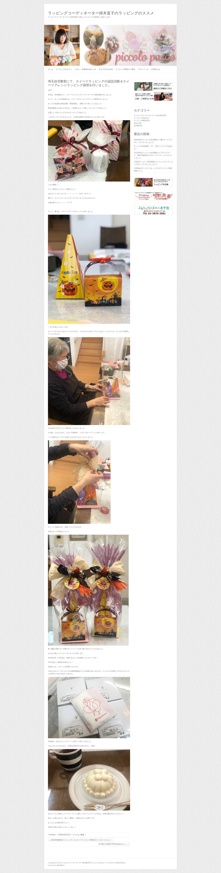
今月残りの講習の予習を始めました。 (114, 844)
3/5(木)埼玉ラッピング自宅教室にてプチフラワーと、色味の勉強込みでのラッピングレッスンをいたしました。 (153, 155)
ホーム (50, 69)
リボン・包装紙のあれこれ (85, 69)
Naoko (53, 835)
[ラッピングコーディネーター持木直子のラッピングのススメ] (110, 26)
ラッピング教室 (78, 835)
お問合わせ (155, 69)
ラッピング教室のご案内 (125, 69)
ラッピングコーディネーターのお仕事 (148, 115)
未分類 (136, 126)
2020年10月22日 (64, 835)
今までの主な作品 (106, 69)
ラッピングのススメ (64, 69)
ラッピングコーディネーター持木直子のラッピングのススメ (101, 13)
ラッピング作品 (140, 118)
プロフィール (143, 69)
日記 (135, 123)
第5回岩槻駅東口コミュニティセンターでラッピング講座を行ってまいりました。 (80, 840)
